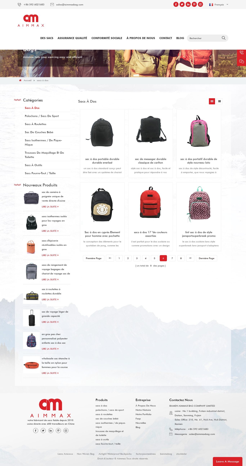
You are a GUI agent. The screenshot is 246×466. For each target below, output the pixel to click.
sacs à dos (42, 80)
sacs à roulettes (35, 124)
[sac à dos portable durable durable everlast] (102, 131)
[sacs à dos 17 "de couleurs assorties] (150, 204)
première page (93, 258)
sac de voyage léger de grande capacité (55, 313)
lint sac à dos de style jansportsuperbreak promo (199, 234)
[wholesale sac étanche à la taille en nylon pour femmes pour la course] (31, 364)
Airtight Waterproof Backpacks (115, 453)
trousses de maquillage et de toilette (44, 155)
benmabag (166, 453)
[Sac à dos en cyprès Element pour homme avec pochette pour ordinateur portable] (102, 204)
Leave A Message (227, 461)
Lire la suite (49, 206)
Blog (180, 38)
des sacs (46, 38)
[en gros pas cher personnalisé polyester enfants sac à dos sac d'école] (31, 340)
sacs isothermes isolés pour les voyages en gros (54, 220)
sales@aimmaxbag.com (69, 4)
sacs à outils (33, 165)
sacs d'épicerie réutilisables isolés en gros (54, 245)
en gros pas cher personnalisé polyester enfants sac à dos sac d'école (55, 339)
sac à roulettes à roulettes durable (51, 291)
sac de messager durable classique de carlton (150, 160)
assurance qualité (72, 38)
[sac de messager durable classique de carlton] (150, 131)
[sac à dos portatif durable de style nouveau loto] (198, 131)
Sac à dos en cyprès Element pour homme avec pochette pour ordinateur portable (102, 234)
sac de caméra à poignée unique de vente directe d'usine (53, 196)
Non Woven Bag (85, 453)
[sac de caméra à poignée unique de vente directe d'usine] (31, 198)
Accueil (27, 80)
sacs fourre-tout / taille (40, 173)
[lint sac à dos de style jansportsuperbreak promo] (198, 204)
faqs (138, 418)
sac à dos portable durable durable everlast (102, 160)
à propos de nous (141, 38)
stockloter (181, 453)
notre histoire (143, 409)
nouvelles (141, 422)
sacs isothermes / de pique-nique (43, 142)
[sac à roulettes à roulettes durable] (31, 295)
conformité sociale (106, 38)
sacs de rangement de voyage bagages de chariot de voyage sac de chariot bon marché (56, 269)
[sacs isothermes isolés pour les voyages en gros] (31, 222)
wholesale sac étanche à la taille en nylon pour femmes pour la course (56, 362)
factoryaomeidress (146, 453)
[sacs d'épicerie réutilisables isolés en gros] (31, 246)
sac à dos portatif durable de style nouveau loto (198, 160)
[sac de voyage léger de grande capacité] (31, 317)
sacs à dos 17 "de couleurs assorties (150, 234)
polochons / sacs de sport (42, 116)
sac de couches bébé (39, 132)
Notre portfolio (143, 414)
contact (165, 38)
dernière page (206, 258)
